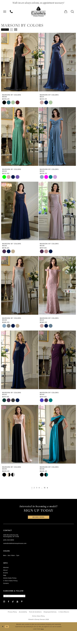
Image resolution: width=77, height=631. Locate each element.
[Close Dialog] (2, 626)
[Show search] (72, 11)
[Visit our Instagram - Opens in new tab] (4, 602)
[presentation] (19, 62)
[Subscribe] (23, 596)
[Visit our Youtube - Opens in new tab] (17, 601)
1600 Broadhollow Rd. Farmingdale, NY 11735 (11, 536)
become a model (38, 517)
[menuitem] (4, 11)
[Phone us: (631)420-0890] (11, 11)
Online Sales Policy (9, 578)
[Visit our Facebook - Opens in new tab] (8, 601)
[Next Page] (47, 487)
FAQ (4, 575)
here (42, 629)
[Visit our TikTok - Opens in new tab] (13, 601)
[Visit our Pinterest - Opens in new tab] (21, 601)
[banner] (38, 12)
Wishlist (6, 567)
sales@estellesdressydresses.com (14, 543)
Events (5, 573)
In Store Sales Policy (10, 581)
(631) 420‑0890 (8, 540)
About (5, 570)
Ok (7, 627)
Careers (6, 583)
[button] (4, 11)
